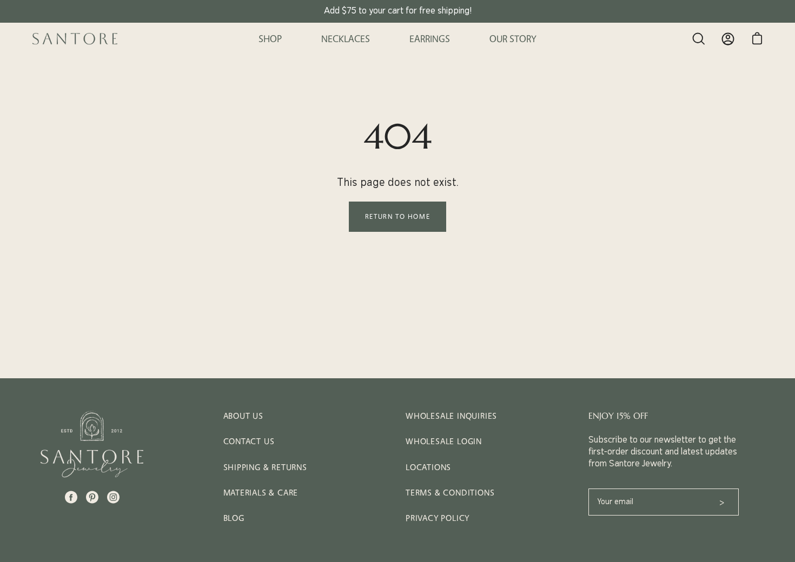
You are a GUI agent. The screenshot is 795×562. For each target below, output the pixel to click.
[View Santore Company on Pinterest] (92, 497)
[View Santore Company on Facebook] (71, 497)
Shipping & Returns (265, 467)
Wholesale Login (444, 441)
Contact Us (249, 441)
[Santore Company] (75, 39)
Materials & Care (261, 492)
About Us (243, 416)
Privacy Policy (437, 518)
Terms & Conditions (450, 492)
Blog (233, 518)
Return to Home (397, 216)
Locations (428, 467)
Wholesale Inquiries (451, 416)
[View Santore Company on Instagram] (113, 497)
